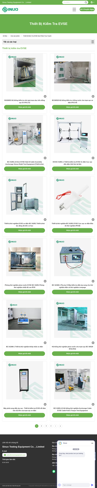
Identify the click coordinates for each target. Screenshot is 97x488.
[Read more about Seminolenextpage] (55, 426)
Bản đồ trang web (16, 485)
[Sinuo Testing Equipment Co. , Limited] (12, 9)
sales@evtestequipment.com (15, 455)
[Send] (92, 485)
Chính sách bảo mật (7, 485)
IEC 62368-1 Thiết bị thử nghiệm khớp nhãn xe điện (24, 347)
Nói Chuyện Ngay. (87, 9)
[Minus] (92, 443)
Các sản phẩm (15, 36)
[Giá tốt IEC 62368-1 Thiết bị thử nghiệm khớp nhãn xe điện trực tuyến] (24, 322)
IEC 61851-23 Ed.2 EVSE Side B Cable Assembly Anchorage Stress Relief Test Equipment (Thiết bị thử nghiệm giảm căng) (24, 164)
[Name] (86, 2)
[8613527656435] (54, 471)
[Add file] (59, 485)
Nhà (6, 36)
